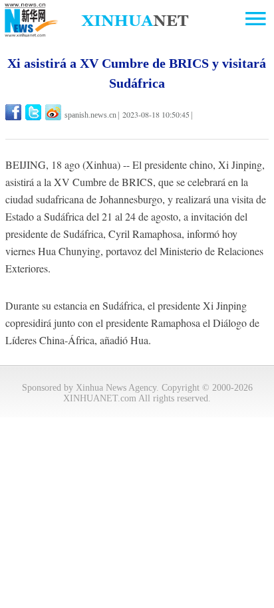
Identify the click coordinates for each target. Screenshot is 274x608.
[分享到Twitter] (34, 112)
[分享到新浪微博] (54, 112)
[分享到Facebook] (14, 112)
